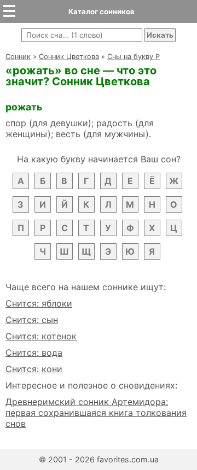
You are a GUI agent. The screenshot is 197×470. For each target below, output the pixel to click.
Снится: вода (33, 352)
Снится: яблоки (38, 303)
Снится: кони (33, 368)
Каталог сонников (101, 11)
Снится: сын (31, 319)
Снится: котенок (41, 336)
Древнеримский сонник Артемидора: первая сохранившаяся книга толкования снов (96, 412)
